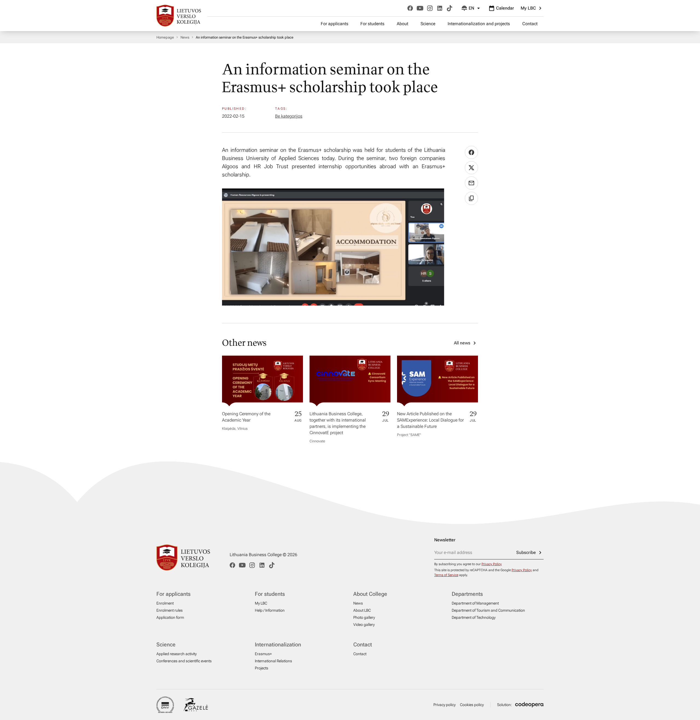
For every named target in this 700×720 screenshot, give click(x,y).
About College (370, 594)
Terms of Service (446, 575)
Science (428, 23)
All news (462, 343)
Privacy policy (444, 704)
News (184, 37)
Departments (467, 594)
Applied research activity (176, 654)
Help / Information (270, 610)
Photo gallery (364, 617)
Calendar (505, 8)
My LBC (528, 8)
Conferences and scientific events (184, 661)
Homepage (165, 37)
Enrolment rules (169, 610)
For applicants (334, 23)
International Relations (273, 661)
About (402, 23)
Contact (530, 23)
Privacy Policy (492, 564)
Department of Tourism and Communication (488, 610)
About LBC (362, 610)
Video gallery (364, 624)
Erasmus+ (263, 654)
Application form (170, 617)
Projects (261, 668)
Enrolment (165, 603)
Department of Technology (473, 617)
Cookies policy (472, 704)
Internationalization (278, 644)
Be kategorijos (288, 116)
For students (372, 23)
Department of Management (475, 603)
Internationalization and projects (479, 23)
